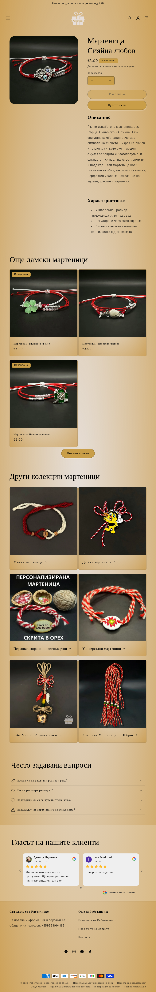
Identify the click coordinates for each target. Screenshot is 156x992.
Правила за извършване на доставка (70, 987)
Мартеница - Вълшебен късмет (32, 343)
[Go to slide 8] (81, 888)
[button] (8, 18)
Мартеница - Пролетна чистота (100, 343)
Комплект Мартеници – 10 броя (108, 735)
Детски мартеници (97, 562)
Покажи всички (78, 453)
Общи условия (39, 987)
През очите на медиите (93, 928)
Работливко (35, 983)
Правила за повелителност (131, 983)
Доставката (94, 66)
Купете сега (117, 105)
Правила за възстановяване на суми (93, 983)
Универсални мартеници (101, 649)
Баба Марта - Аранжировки (35, 735)
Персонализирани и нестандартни (40, 649)
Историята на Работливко (95, 920)
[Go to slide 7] (77, 887)
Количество (95, 73)
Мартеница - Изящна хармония (32, 434)
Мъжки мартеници (28, 562)
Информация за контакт (107, 987)
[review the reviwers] (74, 859)
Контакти (84, 937)
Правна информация (135, 987)
